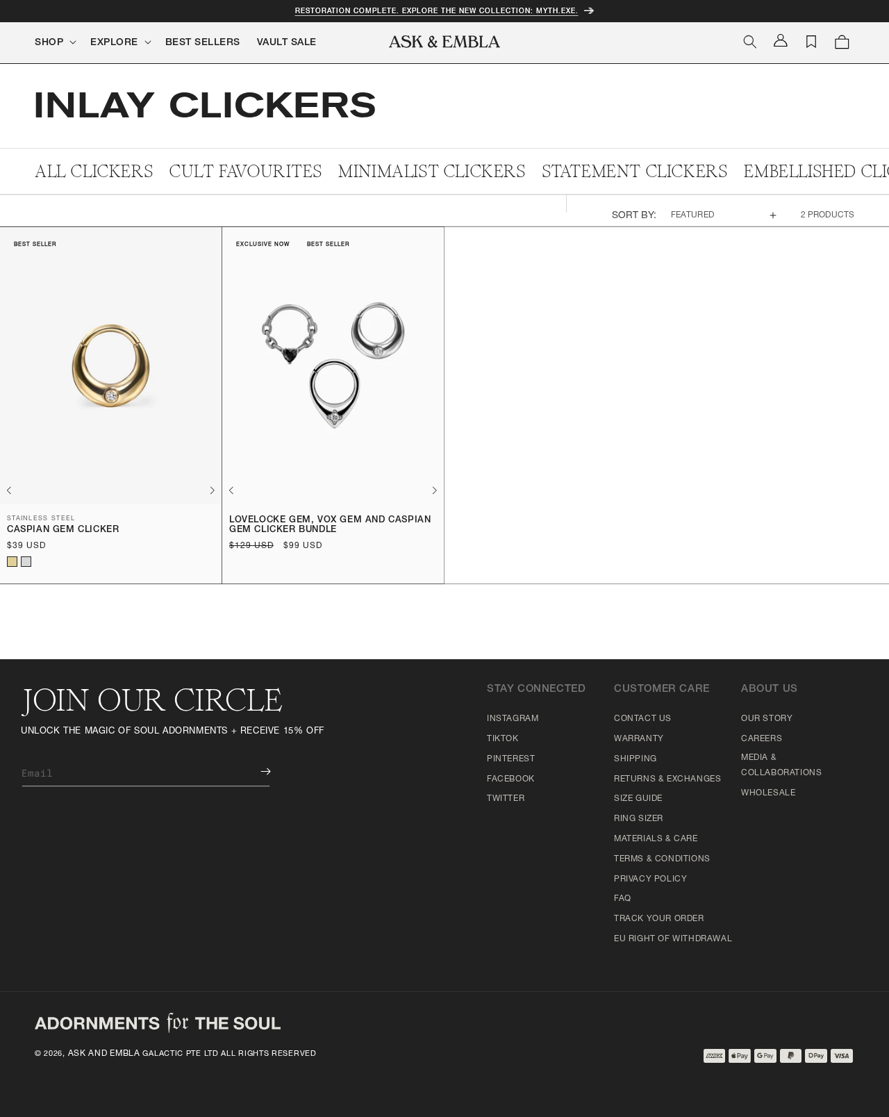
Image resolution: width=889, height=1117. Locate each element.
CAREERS (761, 739)
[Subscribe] (255, 771)
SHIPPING (635, 759)
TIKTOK (503, 739)
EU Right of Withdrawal (673, 939)
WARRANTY (639, 739)
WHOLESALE (768, 793)
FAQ (622, 899)
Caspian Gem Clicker (63, 530)
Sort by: (634, 216)
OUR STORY (766, 719)
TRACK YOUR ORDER (659, 919)
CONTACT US (643, 719)
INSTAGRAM (512, 719)
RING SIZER (638, 819)
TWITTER (505, 799)
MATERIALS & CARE (656, 839)
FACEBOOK (511, 779)
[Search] (750, 41)
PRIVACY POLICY (650, 879)
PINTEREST (511, 759)
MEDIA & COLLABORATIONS (781, 765)
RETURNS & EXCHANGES (667, 779)
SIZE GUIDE (638, 799)
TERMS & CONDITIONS (662, 859)
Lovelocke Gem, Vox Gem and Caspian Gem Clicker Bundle (330, 525)
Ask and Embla (104, 1054)
